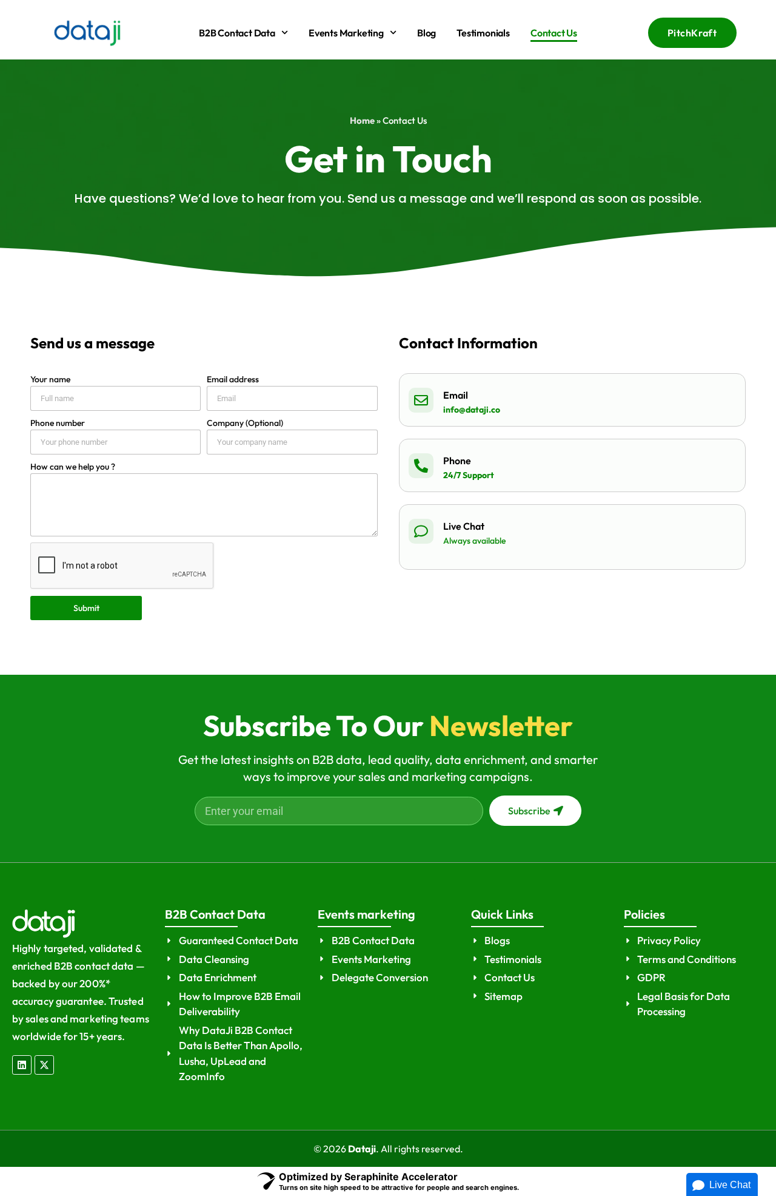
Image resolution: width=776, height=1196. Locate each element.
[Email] (421, 400)
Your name (50, 379)
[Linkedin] (22, 1065)
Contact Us (553, 33)
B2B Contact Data (237, 33)
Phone (457, 460)
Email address (233, 379)
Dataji (362, 1149)
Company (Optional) (245, 422)
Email (455, 395)
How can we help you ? (72, 466)
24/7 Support (468, 475)
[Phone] (421, 465)
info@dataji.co (471, 409)
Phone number (57, 422)
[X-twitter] (44, 1065)
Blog (426, 33)
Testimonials (483, 33)
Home (362, 120)
